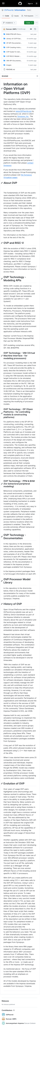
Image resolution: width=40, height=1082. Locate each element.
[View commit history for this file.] (35, 29)
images (8, 65)
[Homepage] (20, 3)
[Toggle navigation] (3, 3)
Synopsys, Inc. (23, 116)
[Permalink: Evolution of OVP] (2, 783)
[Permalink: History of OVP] (2, 603)
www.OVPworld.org (23, 111)
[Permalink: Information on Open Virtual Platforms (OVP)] (2, 88)
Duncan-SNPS (11, 29)
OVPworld (8, 10)
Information (20, 10)
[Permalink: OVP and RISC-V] (2, 242)
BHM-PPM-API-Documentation (17, 34)
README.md (10, 69)
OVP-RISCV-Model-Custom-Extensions (19, 56)
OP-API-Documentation (14, 43)
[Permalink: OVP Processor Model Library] (2, 580)
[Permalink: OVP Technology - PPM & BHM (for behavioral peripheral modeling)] (2, 483)
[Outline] (37, 76)
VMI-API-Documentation (14, 61)
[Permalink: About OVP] (2, 182)
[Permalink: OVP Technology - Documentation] (2, 536)
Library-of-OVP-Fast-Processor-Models (20, 38)
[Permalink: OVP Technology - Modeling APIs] (2, 278)
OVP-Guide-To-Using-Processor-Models (20, 52)
